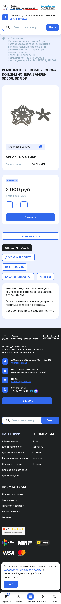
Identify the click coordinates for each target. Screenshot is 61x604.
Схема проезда (18, 18)
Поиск (50, 420)
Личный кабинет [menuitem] (11, 511)
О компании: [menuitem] (43, 434)
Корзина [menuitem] (6, 517)
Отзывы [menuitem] (36, 464)
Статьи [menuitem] (36, 452)
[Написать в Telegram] (31, 391)
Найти (52, 27)
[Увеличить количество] (24, 204)
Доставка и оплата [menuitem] (12, 494)
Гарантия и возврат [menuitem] (13, 505)
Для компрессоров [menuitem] (13, 452)
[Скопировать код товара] (40, 146)
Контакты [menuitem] (37, 446)
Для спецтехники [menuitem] (12, 464)
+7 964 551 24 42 (19, 391)
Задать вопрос (29, 236)
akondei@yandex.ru (21, 381)
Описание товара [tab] (17, 248)
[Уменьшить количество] (9, 204)
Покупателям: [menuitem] (14, 487)
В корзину (30, 217)
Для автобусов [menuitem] (10, 475)
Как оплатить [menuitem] (9, 499)
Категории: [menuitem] (11, 434)
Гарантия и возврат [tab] (18, 276)
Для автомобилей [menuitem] (12, 446)
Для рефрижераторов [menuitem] (14, 469)
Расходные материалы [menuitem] (15, 458)
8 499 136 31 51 (18, 388)
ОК (11, 584)
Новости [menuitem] (37, 458)
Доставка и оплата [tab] (18, 257)
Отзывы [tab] (45, 276)
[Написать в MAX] (36, 391)
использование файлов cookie (23, 570)
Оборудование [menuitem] (10, 440)
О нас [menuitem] (35, 440)
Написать (27, 400)
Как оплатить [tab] (14, 267)
